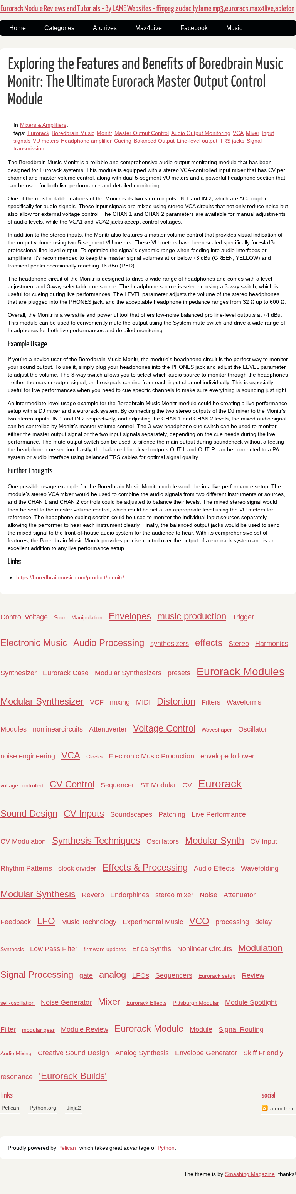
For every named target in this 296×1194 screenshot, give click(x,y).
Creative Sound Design (73, 1053)
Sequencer (117, 785)
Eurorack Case (66, 673)
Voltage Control (164, 728)
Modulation (260, 948)
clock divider (77, 868)
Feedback (15, 922)
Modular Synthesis (38, 894)
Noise (208, 895)
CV (187, 785)
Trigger (243, 617)
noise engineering (27, 756)
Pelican (10, 1108)
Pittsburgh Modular (196, 1003)
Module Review (84, 1029)
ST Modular (158, 785)
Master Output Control (141, 133)
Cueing (122, 141)
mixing (120, 702)
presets (179, 673)
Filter (8, 1029)
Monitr (104, 133)
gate (86, 975)
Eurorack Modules (240, 672)
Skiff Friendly (263, 1053)
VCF (97, 702)
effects (208, 642)
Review (253, 975)
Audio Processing (108, 642)
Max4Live (148, 28)
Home (17, 28)
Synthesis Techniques (96, 840)
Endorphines (129, 895)
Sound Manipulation (78, 617)
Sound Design (28, 813)
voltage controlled (22, 785)
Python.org (43, 1108)
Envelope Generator (206, 1053)
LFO (46, 921)
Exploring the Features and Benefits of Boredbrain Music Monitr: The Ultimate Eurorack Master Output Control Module (145, 82)
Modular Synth (214, 840)
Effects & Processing (145, 867)
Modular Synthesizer (42, 701)
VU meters (46, 141)
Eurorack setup (216, 976)
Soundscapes (131, 814)
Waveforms (244, 702)
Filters (211, 702)
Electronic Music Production (151, 756)
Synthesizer (18, 673)
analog (112, 974)
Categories (59, 28)
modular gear (38, 1030)
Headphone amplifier (86, 141)
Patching (171, 814)
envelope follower (227, 756)
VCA (238, 133)
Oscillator (252, 729)
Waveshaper (217, 729)
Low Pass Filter (53, 949)
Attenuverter (108, 729)
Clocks (94, 756)
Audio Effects (214, 868)
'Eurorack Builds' (73, 1076)
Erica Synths (151, 949)
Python (166, 1148)
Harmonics (271, 643)
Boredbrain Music (73, 133)
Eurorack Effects (146, 1003)
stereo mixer (174, 895)
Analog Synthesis (142, 1053)
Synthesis (12, 949)
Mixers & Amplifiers (43, 125)
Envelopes (130, 616)
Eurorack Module (148, 1028)
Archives (105, 28)
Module (201, 1029)
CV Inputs (84, 813)
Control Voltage (24, 617)
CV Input (263, 841)
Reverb (93, 895)
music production (191, 616)
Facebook (194, 28)
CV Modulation (23, 841)
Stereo (239, 643)
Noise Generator (66, 1002)
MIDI (143, 702)
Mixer (252, 133)
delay (263, 922)
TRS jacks (232, 141)
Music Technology (88, 922)
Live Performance (219, 814)
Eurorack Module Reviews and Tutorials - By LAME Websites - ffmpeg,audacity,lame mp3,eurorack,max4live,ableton (147, 9)
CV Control (72, 784)
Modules (13, 729)
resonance (16, 1077)
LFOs (140, 975)
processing (232, 922)
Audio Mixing (16, 1053)
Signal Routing (241, 1029)
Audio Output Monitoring (200, 133)
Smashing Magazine (250, 1174)
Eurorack (38, 133)
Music (234, 28)
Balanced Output (154, 141)
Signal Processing (36, 974)
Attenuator (240, 895)
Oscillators (162, 841)
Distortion (176, 701)
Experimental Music (153, 922)
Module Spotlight (251, 1002)
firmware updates (105, 949)
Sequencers (173, 975)
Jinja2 (74, 1108)
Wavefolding (260, 868)
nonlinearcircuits (58, 729)
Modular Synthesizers (128, 673)
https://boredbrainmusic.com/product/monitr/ (70, 577)
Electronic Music (33, 642)
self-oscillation (17, 1003)
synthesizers (169, 643)
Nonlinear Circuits (204, 949)
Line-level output (197, 141)
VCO (199, 921)
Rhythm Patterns (26, 868)
